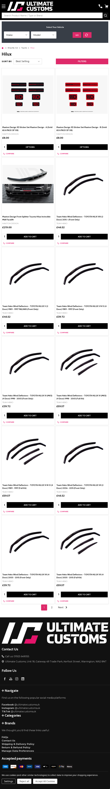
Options (30, 147)
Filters (82, 61)
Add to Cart (30, 236)
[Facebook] (5, 678)
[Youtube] (11, 678)
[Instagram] (17, 678)
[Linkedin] (23, 678)
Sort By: (7, 61)
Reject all (24, 781)
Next (61, 607)
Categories (13, 715)
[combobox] (52, 15)
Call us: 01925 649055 (17, 656)
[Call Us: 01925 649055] (100, 6)
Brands (10, 723)
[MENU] (3, 6)
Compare (10, 154)
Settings (8, 781)
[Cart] (106, 6)
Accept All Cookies (45, 781)
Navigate (11, 690)
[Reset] (87, 35)
